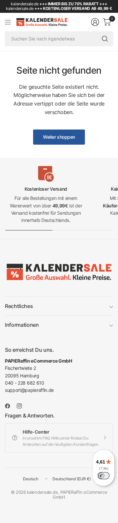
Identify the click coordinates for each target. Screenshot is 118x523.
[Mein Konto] (95, 22)
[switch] (103, 475)
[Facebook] (10, 406)
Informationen (22, 324)
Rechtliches (19, 306)
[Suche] (105, 38)
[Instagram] (22, 406)
